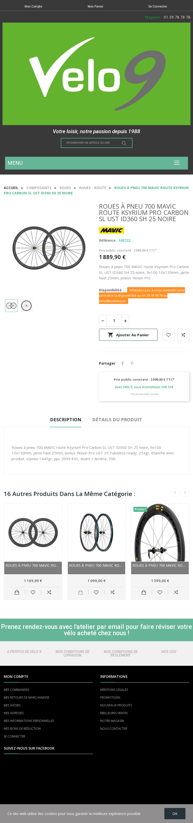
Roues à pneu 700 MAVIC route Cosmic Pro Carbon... (33, 565)
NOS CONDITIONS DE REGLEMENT (121, 653)
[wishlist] (33, 592)
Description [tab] (65, 420)
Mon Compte (33, 6)
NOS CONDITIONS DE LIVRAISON (72, 653)
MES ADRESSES (14, 713)
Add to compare (183, 335)
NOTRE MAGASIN (112, 721)
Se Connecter (157, 6)
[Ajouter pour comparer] (49, 592)
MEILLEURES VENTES (114, 713)
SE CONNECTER (14, 736)
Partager (122, 363)
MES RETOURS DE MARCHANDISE (26, 697)
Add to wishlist (169, 335)
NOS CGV (168, 652)
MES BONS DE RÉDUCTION (22, 728)
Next (82, 248)
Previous (15, 248)
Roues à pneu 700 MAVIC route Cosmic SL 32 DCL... (96, 565)
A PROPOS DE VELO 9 (24, 652)
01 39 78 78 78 (177, 17)
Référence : (108, 240)
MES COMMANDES (16, 690)
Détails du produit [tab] (117, 420)
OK (174, 813)
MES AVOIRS (12, 705)
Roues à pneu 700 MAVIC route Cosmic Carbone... (159, 565)
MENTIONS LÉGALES (114, 690)
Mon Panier (95, 6)
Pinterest (132, 363)
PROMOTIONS (110, 697)
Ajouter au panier (128, 335)
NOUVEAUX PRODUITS (116, 705)
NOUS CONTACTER (113, 728)
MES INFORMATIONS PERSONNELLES (29, 721)
